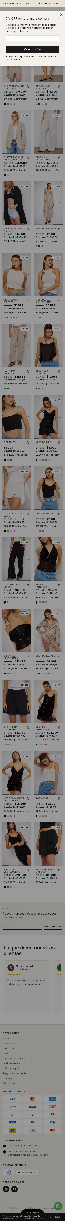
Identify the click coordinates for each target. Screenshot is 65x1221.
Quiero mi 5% (32, 49)
